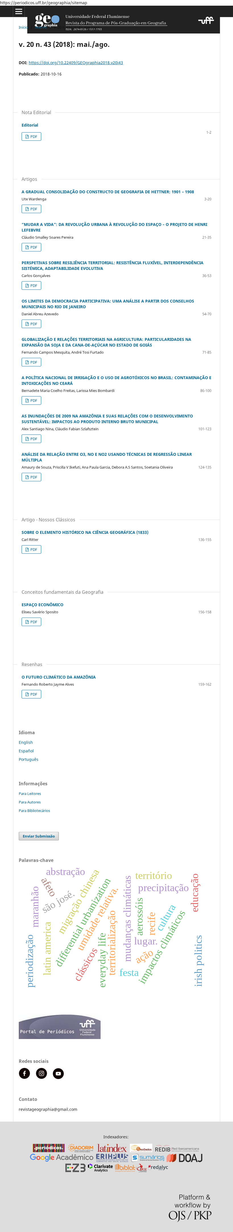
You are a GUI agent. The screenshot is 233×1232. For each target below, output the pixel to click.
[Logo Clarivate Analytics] (100, 1170)
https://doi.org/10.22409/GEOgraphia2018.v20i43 (76, 62)
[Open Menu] (18, 11)
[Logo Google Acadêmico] (61, 1160)
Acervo (41, 27)
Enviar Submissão (39, 836)
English (26, 742)
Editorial (30, 125)
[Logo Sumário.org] (147, 1160)
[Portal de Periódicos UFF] (61, 1037)
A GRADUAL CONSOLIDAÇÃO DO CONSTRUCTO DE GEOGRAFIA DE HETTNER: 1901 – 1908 (108, 191)
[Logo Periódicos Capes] (48, 1150)
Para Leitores (30, 793)
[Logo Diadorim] (80, 1150)
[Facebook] (24, 1077)
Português (28, 759)
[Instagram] (41, 1077)
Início (23, 27)
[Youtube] (58, 1077)
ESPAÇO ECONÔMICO (42, 604)
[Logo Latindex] (112, 1150)
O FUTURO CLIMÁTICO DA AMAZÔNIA (59, 677)
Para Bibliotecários (34, 810)
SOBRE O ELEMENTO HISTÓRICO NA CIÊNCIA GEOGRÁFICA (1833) (85, 532)
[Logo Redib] (177, 1150)
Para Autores (30, 802)
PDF (33, 136)
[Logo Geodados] (141, 1150)
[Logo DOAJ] (184, 1160)
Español (26, 751)
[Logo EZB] (75, 1170)
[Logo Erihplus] (112, 1160)
